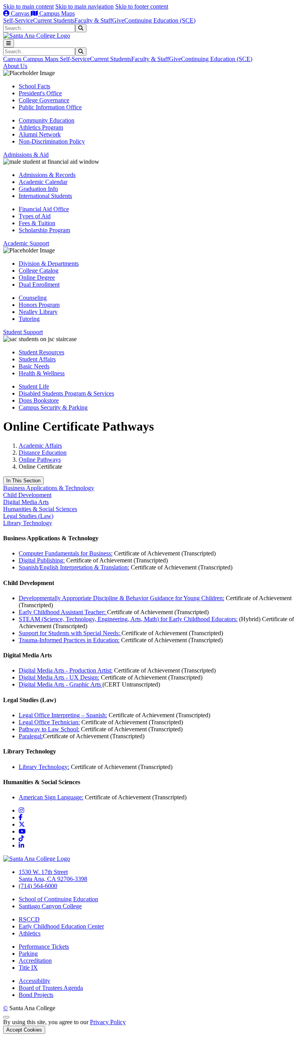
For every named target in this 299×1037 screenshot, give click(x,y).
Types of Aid (35, 216)
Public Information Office (50, 107)
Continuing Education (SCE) (159, 20)
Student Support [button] (23, 332)
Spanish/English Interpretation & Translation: (74, 567)
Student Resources (41, 352)
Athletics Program (41, 127)
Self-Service (18, 20)
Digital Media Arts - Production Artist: (66, 670)
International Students (45, 196)
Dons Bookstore (39, 400)
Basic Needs (34, 366)
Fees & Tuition (37, 223)
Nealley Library (38, 311)
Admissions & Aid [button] (26, 154)
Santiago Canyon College (50, 906)
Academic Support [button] (26, 243)
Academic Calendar (43, 182)
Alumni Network (40, 134)
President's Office (40, 93)
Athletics (29, 933)
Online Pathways (40, 459)
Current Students (53, 20)
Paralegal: (31, 736)
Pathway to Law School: (49, 729)
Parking (28, 953)
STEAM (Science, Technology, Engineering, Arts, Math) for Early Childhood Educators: (128, 619)
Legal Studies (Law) (28, 516)
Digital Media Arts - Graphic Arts (60, 684)
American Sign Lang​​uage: (51, 797)
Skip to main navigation (84, 6)
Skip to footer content (141, 6)
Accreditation (35, 960)
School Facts (34, 86)
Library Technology (27, 523)
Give (118, 20)
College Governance (44, 100)
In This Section (23, 480)
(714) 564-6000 (38, 886)
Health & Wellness (42, 373)
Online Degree (37, 277)
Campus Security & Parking (53, 407)
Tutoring (29, 318)
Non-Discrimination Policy (52, 141)
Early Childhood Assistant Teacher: (63, 612)
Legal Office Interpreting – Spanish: (63, 715)
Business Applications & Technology (48, 488)
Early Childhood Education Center (61, 926)
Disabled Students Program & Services (66, 393)
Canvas (20, 13)
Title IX (28, 967)
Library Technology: (44, 767)
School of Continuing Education (58, 899)
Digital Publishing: (42, 560)
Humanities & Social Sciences (40, 509)
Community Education (46, 120)
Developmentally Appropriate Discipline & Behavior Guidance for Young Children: (121, 598)
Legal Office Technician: (49, 722)
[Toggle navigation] (8, 43)
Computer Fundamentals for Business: (66, 553)
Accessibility (34, 980)
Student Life (34, 386)
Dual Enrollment (39, 284)
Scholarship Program (44, 230)
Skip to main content (28, 6)
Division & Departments (49, 263)
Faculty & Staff (93, 20)
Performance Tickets (44, 946)
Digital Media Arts (26, 502)
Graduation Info (38, 189)
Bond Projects (36, 994)
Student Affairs (37, 359)
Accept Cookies (24, 1030)
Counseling (33, 297)
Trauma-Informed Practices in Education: (69, 640)
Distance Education (43, 452)
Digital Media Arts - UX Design (58, 677)
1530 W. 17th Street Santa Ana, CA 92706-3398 (53, 875)
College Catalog (38, 270)
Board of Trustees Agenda (51, 987)
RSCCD (29, 919)
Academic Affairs (40, 445)
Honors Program (39, 304)
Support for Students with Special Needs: (70, 633)
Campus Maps (56, 13)
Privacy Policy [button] (108, 1022)
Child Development (27, 495)
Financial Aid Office (44, 209)
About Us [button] (15, 66)
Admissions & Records (47, 175)
